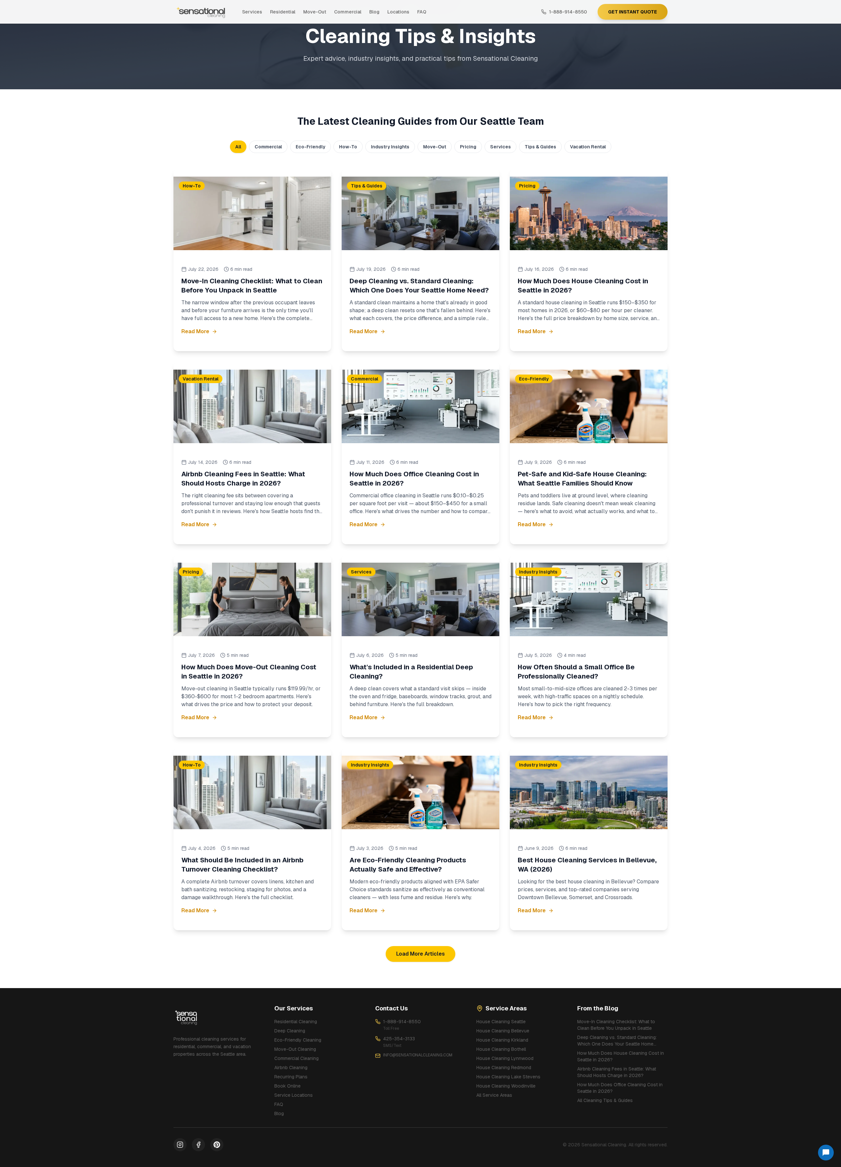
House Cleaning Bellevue (502, 1031)
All (238, 147)
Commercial (347, 12)
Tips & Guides (540, 147)
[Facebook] (198, 1144)
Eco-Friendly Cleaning (297, 1040)
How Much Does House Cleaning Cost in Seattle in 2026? (620, 1056)
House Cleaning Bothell (501, 1049)
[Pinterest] (216, 1144)
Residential (282, 12)
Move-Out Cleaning (295, 1049)
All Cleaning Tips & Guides (605, 1100)
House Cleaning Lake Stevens (508, 1077)
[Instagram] (180, 1144)
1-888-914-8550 (402, 1022)
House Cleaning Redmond (503, 1067)
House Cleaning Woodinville (505, 1086)
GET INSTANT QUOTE (632, 12)
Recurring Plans (290, 1077)
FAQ (421, 12)
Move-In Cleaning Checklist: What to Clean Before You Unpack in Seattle (616, 1025)
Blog (374, 12)
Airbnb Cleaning (290, 1067)
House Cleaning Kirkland (502, 1040)
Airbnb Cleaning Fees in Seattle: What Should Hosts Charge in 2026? (616, 1072)
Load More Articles (420, 953)
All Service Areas (494, 1095)
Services (252, 12)
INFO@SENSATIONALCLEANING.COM (417, 1055)
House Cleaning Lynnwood (505, 1058)
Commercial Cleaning (296, 1058)
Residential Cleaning (295, 1022)
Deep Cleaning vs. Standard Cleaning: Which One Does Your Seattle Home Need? (617, 1040)
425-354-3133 (399, 1039)
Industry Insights (390, 147)
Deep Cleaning (289, 1031)
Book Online (287, 1086)
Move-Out (314, 12)
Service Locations (293, 1095)
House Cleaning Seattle (501, 1022)
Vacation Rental (588, 147)
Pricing (468, 147)
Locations (398, 12)
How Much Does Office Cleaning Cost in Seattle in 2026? (620, 1088)
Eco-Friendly (310, 147)
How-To (348, 147)
